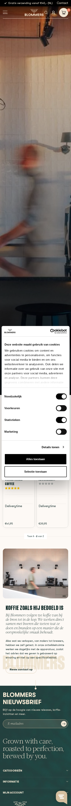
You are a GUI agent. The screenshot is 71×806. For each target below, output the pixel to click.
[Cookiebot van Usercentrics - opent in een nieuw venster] (50, 331)
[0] (63, 12)
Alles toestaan (35, 459)
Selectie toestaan (35, 471)
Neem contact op (21, 669)
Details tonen (50, 447)
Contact (62, 3)
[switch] (61, 408)
